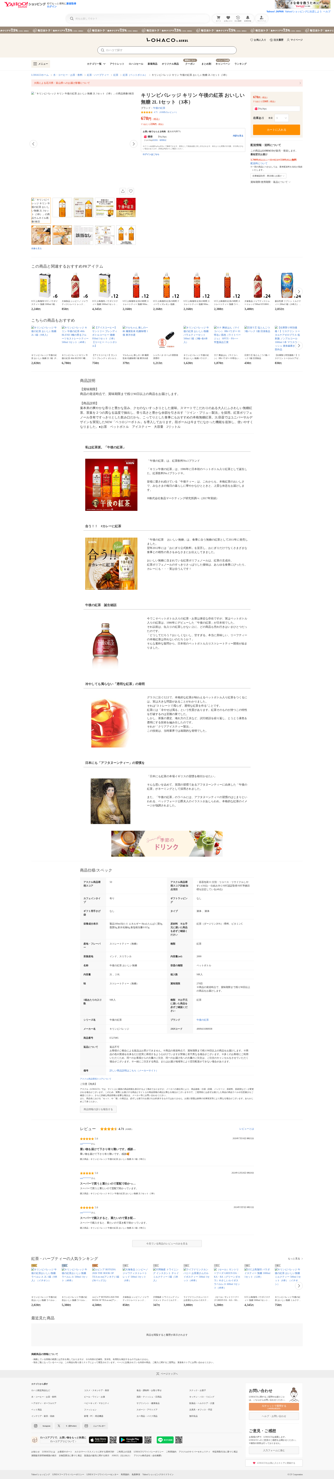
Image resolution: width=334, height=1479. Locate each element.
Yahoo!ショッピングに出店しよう (303, 11)
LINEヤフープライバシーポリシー (68, 1474)
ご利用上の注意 (124, 1452)
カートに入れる (276, 129)
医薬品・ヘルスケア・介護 (201, 1403)
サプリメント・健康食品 (148, 1403)
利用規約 (125, 1474)
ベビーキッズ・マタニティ (96, 1403)
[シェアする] (123, 191)
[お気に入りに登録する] (131, 191)
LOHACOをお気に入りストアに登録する (276, 1463)
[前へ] (33, 144)
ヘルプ (327, 11)
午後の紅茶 (159, 108)
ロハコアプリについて (62, 1441)
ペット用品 (36, 1410)
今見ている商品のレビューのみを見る (167, 1243)
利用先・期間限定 (159, 140)
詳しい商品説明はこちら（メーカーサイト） (134, 1070)
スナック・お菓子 (197, 1390)
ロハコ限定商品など (40, 1390)
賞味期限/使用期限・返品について (269, 182)
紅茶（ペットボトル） (135, 75)
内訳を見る (238, 135)
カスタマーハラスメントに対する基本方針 (94, 1452)
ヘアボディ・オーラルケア (43, 1403)
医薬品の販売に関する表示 (96, 1455)
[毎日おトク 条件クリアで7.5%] (167, 30)
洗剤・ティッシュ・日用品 (149, 1397)
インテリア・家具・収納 (42, 1416)
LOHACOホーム (40, 75)
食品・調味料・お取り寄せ (149, 1390)
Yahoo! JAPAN (275, 11)
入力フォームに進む (274, 1450)
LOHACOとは (48, 1452)
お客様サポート (65, 1452)
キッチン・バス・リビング (201, 1397)
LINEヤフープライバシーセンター (102, 1474)
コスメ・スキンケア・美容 (96, 1390)
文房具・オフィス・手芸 (200, 1410)
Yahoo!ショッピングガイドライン (158, 1474)
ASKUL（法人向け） (121, 1455)
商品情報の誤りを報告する (98, 1109)
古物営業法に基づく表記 (70, 1455)
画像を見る (36, 248)
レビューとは (246, 1128)
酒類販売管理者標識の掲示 (43, 1455)
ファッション (90, 1410)
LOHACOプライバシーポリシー (149, 1452)
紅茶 (115, 75)
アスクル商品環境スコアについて (95, 1079)
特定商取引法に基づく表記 (225, 1452)
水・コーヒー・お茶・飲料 (67, 75)
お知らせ (35, 1452)
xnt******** (85, 1144)
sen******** (85, 1178)
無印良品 (193, 1416)
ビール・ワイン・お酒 (94, 1397)
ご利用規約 (171, 1452)
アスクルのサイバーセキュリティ (194, 1452)
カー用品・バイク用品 (147, 1416)
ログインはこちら (151, 154)
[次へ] (133, 144)
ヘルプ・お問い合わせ (274, 1416)
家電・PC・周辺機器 (93, 1416)
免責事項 (136, 1474)
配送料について (259, 163)
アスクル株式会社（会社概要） (148, 1455)
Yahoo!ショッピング (40, 1474)
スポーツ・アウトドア (147, 1410)
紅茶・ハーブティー (98, 75)
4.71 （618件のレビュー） (166, 112)
